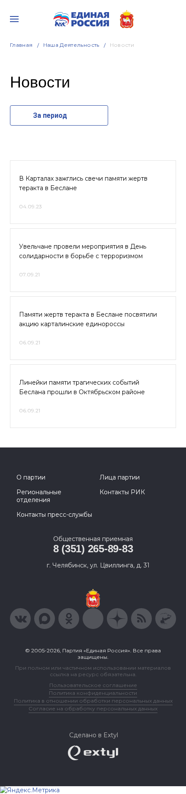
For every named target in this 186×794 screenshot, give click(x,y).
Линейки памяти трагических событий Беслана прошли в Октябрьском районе (82, 387)
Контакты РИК (122, 492)
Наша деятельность (71, 45)
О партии (30, 477)
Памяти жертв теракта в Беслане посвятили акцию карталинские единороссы (88, 319)
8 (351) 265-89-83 (93, 548)
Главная (21, 45)
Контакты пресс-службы (54, 515)
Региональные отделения (38, 496)
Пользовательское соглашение (93, 685)
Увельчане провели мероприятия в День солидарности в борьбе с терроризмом (82, 251)
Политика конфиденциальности (93, 693)
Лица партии (119, 477)
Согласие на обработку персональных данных (93, 708)
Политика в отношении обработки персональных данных (93, 700)
